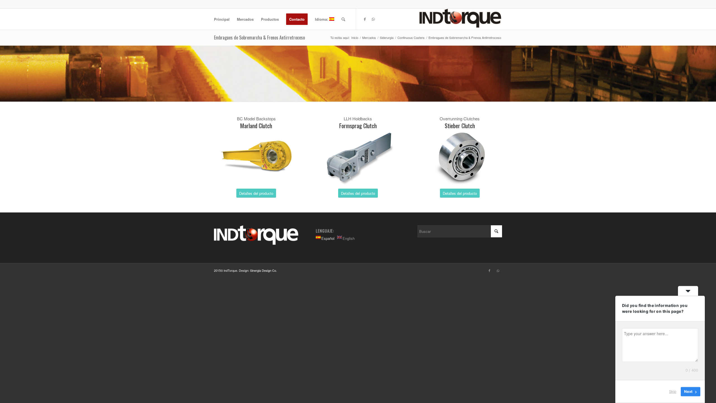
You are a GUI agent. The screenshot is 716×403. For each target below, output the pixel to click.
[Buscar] (343, 19)
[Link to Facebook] (365, 19)
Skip (672, 391)
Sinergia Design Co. (263, 270)
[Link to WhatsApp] (373, 19)
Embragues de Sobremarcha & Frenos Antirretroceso (259, 37)
